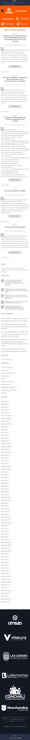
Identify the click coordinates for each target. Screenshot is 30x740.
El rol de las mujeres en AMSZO (15, 191)
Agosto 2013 (4, 602)
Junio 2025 (4, 432)
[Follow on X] (15, 1)
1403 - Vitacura (11, 2)
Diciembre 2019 (5, 517)
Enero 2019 (4, 539)
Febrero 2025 (4, 441)
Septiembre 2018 (5, 551)
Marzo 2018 (4, 568)
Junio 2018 (4, 559)
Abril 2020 (4, 506)
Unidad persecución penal (8, 390)
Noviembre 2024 (5, 446)
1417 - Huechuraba (11, 4)
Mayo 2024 (4, 458)
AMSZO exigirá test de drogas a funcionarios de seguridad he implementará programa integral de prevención (15, 282)
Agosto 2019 (4, 525)
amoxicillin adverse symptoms (9, 318)
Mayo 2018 (4, 562)
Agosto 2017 (4, 585)
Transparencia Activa (7, 381)
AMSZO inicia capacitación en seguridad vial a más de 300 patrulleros (14, 326)
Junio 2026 (4, 401)
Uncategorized (5, 384)
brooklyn (3, 359)
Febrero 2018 (4, 571)
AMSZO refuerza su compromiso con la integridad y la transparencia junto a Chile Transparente (16, 297)
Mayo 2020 (4, 503)
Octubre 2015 (5, 593)
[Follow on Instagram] (13, 1)
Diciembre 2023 (5, 466)
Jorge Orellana (21, 45)
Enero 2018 (4, 573)
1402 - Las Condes (5, 2)
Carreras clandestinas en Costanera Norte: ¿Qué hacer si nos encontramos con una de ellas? (15, 79)
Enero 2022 (4, 494)
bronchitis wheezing (6, 349)
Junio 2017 (4, 587)
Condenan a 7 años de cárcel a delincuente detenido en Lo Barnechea (14, 350)
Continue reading (15, 66)
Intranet (15, 735)
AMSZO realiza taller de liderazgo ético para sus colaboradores (14, 320)
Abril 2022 (4, 486)
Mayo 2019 (4, 534)
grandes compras (6, 367)
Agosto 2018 (4, 554)
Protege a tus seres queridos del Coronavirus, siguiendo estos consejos (15, 119)
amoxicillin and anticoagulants (9, 339)
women (11, 359)
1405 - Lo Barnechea (19, 2)
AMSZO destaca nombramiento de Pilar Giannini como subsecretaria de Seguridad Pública (16, 290)
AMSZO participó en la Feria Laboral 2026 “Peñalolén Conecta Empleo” (16, 302)
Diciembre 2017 (5, 576)
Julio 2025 (3, 429)
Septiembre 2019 (5, 523)
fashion (6, 359)
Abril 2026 (4, 407)
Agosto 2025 (4, 427)
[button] (2, 11)
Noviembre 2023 (5, 469)
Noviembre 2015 (5, 590)
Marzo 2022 (4, 489)
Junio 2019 (4, 531)
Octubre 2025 (5, 421)
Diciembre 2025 (5, 415)
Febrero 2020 (4, 511)
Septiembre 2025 (5, 424)
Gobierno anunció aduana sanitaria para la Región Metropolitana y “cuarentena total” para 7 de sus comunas (15, 38)
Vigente (3, 393)
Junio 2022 (4, 480)
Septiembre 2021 (5, 500)
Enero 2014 (4, 596)
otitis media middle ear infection (10, 332)
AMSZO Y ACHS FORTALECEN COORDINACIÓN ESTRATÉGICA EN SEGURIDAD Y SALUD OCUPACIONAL (15, 308)
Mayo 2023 (4, 477)
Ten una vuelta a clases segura (15, 227)
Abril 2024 (4, 461)
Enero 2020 (4, 514)
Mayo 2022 (4, 483)
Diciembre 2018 (5, 542)
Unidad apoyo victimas (7, 387)
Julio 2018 (3, 556)
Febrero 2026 (4, 413)
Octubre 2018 (5, 548)
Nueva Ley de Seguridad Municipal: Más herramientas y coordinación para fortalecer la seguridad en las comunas (14, 342)
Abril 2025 (4, 438)
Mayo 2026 (4, 404)
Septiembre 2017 (5, 582)
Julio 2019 (3, 528)
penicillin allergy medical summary (10, 324)
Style (2, 379)
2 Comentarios (10, 285)
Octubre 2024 (5, 449)
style (9, 359)
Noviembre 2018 (5, 545)
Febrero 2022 (4, 492)
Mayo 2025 (4, 435)
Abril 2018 (4, 565)
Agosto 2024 (4, 455)
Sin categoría (4, 376)
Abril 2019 (4, 537)
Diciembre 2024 (5, 444)
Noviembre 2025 (5, 418)
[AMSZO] (16, 11)
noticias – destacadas (7, 373)
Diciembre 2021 (5, 497)
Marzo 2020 (4, 508)
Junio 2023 (4, 475)
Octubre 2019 (5, 520)
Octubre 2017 (5, 579)
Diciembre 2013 (5, 599)
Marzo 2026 (4, 410)
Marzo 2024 (4, 463)
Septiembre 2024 (5, 452)
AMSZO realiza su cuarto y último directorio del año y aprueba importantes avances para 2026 (15, 334)
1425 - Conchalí (4, 4)
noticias (15, 34)
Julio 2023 (3, 472)
